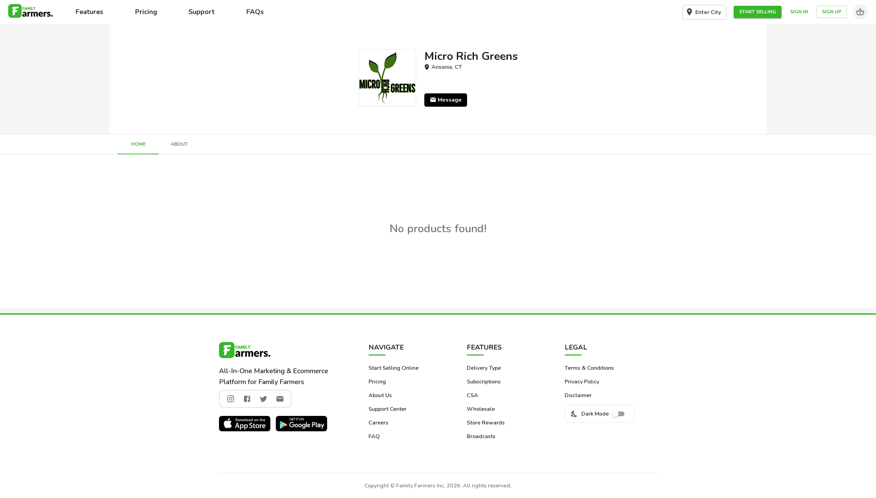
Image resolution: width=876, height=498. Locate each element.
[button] (758, 12)
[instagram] (230, 399)
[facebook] (247, 399)
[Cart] (860, 11)
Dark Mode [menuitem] (595, 414)
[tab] (138, 144)
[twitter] (263, 399)
